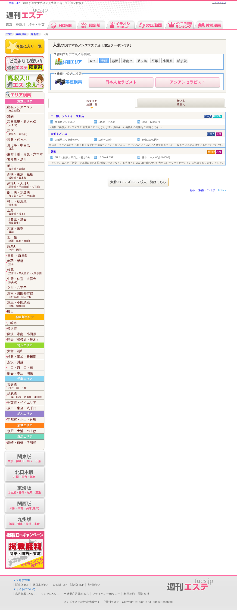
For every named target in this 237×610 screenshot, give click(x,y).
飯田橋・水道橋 (21, 193)
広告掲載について (26, 593)
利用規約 (129, 593)
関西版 (24, 505)
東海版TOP (60, 584)
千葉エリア (24, 379)
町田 (10, 311)
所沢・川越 (15, 362)
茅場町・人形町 (23, 184)
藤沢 (115, 61)
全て (93, 61)
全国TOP (14, 3)
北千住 (18, 238)
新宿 (17, 132)
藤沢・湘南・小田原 (21, 334)
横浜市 (12, 328)
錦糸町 (14, 247)
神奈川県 (21, 34)
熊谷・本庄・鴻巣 (20, 373)
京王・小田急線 (18, 303)
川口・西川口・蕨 (20, 368)
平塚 (155, 61)
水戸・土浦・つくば (21, 431)
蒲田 (16, 166)
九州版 (24, 521)
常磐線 (17, 386)
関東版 (24, 458)
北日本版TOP (41, 584)
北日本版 (24, 474)
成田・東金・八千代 (21, 408)
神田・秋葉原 (17, 202)
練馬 (25, 271)
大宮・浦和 (15, 351)
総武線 (25, 395)
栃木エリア (24, 413)
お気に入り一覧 (29, 46)
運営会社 (143, 593)
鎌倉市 (35, 34)
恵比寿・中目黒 (18, 146)
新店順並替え (181, 102)
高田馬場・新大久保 (21, 123)
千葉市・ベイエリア (21, 402)
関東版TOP (22, 584)
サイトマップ (219, 2)
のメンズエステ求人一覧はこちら (138, 182)
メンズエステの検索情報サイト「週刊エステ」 (93, 602)
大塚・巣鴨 (15, 229)
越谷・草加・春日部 (21, 356)
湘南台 (128, 61)
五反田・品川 (17, 160)
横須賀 (182, 61)
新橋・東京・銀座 (20, 175)
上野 (16, 211)
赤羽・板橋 (15, 262)
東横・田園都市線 (20, 294)
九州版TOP (94, 584)
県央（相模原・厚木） (23, 339)
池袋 (10, 116)
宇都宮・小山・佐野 (21, 419)
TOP (9, 34)
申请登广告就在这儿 (76, 593)
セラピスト (121, 82)
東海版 (24, 489)
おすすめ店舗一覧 (91, 102)
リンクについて (50, 593)
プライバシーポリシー (106, 593)
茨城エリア (24, 425)
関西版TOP (77, 584)
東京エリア (24, 101)
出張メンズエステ (20, 108)
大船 (104, 61)
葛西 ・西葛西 (17, 255)
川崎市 (12, 323)
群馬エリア (24, 436)
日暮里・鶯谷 (17, 220)
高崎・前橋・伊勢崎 (21, 442)
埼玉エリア (24, 345)
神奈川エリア (25, 317)
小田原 (167, 61)
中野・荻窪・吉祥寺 (21, 280)
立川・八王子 (17, 288)
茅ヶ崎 (142, 61)
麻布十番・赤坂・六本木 (25, 154)
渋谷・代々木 (17, 139)
